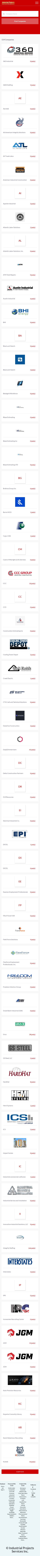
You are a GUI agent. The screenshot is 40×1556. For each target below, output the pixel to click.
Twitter (33, 1493)
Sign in (2, 1490)
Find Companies (20, 21)
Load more (20, 1472)
